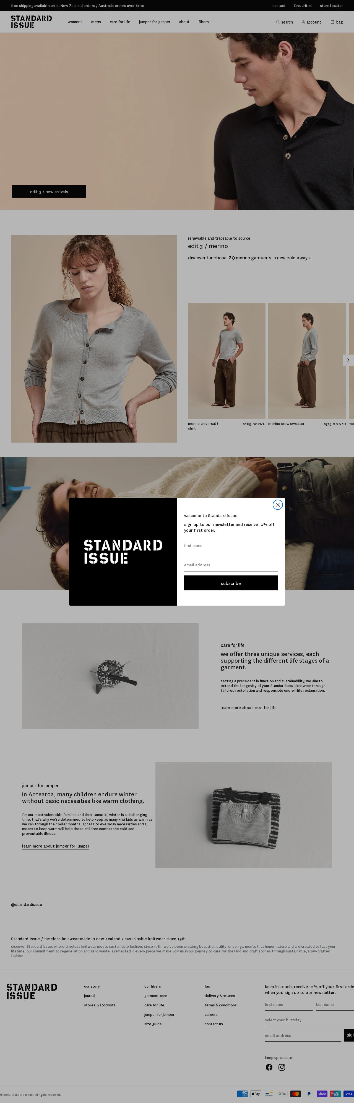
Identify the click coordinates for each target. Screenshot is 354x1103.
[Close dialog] (278, 505)
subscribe (231, 583)
